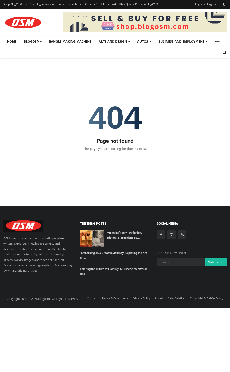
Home (12, 41)
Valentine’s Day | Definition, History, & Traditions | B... (124, 235)
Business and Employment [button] (181, 41)
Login (198, 4)
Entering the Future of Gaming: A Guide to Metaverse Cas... (114, 271)
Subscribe (215, 262)
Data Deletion (176, 298)
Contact (92, 298)
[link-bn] (145, 22)
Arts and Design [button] (113, 41)
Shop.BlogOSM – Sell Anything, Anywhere (29, 4)
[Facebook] (161, 234)
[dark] (224, 4)
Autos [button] (143, 41)
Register (212, 4)
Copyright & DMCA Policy (206, 298)
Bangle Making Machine (70, 41)
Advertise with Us (70, 4)
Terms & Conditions (115, 298)
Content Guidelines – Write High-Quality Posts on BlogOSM (121, 4)
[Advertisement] (115, 339)
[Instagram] (171, 234)
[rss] (182, 234)
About (159, 298)
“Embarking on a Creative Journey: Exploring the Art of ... (113, 255)
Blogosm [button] (32, 41)
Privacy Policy (141, 298)
